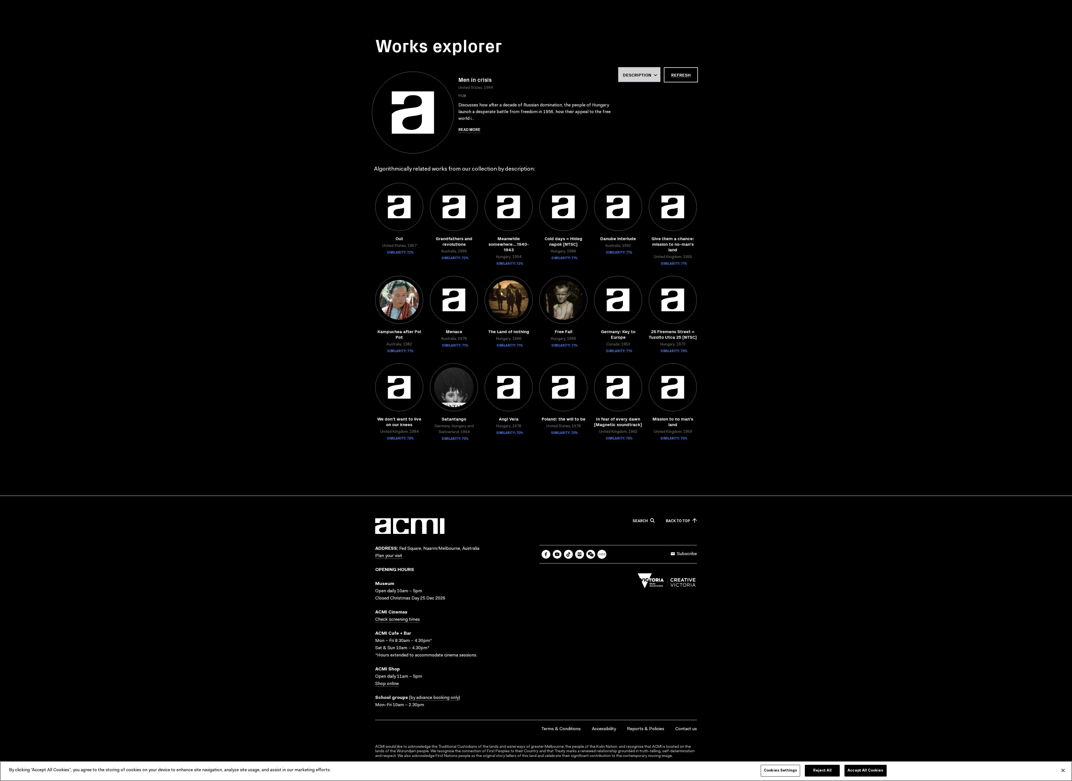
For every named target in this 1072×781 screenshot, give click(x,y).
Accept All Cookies (865, 770)
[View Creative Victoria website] (666, 582)
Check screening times (397, 619)
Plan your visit (388, 556)
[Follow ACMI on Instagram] (579, 554)
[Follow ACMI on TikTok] (568, 554)
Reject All (822, 770)
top (678, 520)
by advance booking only (434, 698)
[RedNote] (601, 554)
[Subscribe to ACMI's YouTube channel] (557, 554)
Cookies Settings (780, 770)
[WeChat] (590, 554)
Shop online (387, 684)
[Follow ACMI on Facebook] (546, 554)
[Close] (1063, 770)
